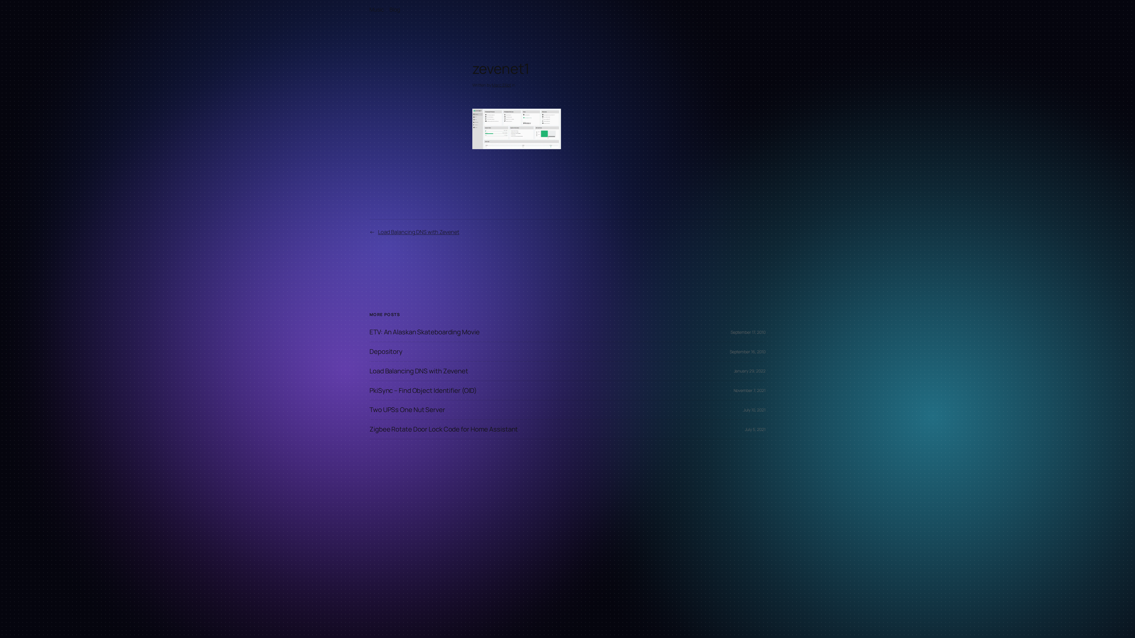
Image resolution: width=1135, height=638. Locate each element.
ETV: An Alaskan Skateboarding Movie (424, 332)
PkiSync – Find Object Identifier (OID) (423, 390)
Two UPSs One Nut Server (407, 410)
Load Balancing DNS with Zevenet (418, 231)
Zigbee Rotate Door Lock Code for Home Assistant (443, 429)
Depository (386, 351)
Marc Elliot (501, 85)
